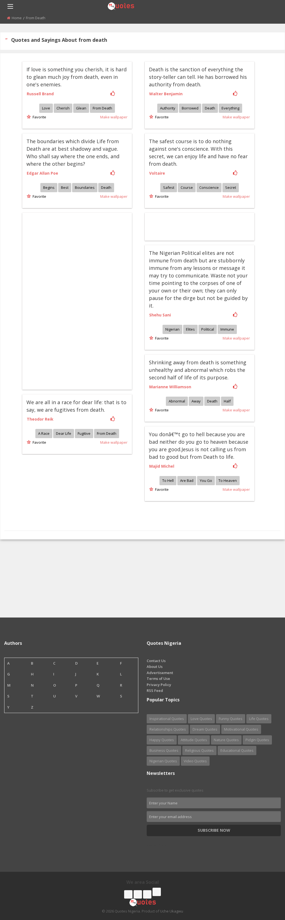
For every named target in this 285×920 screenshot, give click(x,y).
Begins (49, 187)
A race (44, 433)
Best (64, 187)
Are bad (186, 480)
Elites (190, 329)
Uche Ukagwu (171, 911)
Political (207, 329)
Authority (167, 108)
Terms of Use (158, 678)
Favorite (38, 116)
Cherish (63, 108)
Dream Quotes (205, 729)
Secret (230, 187)
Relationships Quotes (167, 729)
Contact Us (156, 660)
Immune (227, 329)
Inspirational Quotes (166, 718)
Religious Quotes (199, 750)
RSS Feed (155, 690)
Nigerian (172, 329)
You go (206, 480)
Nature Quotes (226, 739)
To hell (168, 480)
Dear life (63, 433)
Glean (81, 108)
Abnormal (177, 401)
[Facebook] (128, 894)
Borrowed (190, 108)
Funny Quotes (230, 718)
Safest (168, 187)
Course (187, 187)
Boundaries (85, 187)
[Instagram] (147, 894)
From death (102, 108)
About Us (155, 666)
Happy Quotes (161, 739)
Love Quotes (201, 718)
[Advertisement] (62, 300)
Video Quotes (195, 760)
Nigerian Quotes (163, 760)
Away (196, 401)
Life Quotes (259, 718)
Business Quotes (163, 750)
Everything (230, 108)
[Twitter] (138, 894)
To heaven (227, 480)
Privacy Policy (159, 684)
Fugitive (84, 433)
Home (17, 17)
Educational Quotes (237, 750)
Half (227, 401)
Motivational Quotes (241, 729)
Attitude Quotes (194, 739)
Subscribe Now (214, 830)
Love (46, 108)
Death (210, 108)
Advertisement (160, 672)
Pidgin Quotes (257, 739)
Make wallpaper (113, 116)
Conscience (209, 187)
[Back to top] (267, 885)
